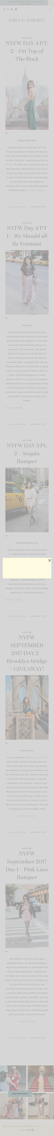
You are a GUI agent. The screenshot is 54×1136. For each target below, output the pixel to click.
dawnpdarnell (20, 1093)
